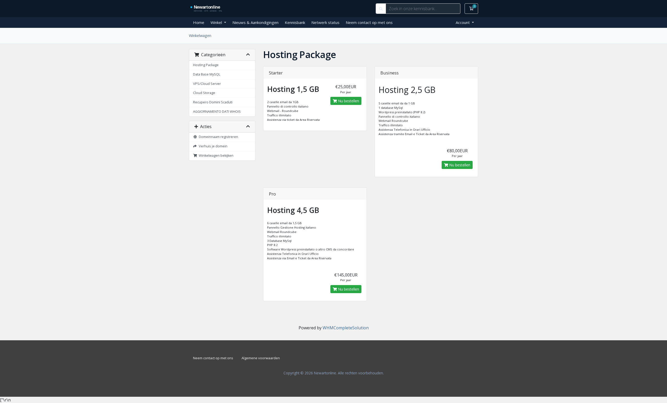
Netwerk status (325, 22)
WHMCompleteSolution (346, 328)
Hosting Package (206, 65)
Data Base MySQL (206, 74)
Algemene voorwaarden (261, 358)
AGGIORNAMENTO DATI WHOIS (217, 111)
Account (463, 22)
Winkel (217, 22)
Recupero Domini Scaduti (212, 102)
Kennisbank (295, 22)
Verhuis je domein (212, 146)
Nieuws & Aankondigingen (255, 22)
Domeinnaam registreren (217, 137)
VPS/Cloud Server (207, 83)
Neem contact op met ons (369, 22)
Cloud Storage (204, 93)
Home (198, 22)
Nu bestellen (348, 100)
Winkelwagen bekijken (215, 155)
